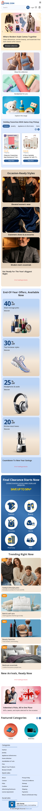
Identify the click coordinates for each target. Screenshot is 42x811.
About (4, 778)
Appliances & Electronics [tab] (26, 126)
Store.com (29, 809)
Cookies (4, 786)
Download (25, 786)
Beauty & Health (7, 770)
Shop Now (11, 161)
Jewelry (4, 753)
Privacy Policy (26, 778)
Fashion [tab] (6, 126)
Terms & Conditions (28, 780)
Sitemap (24, 783)
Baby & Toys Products (8, 767)
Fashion (4, 750)
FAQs (3, 783)
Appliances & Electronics (9, 755)
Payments (25, 792)
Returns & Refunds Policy (29, 795)
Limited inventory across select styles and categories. (21, 484)
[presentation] (36, 129)
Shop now (7, 310)
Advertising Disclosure (8, 789)
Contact (4, 780)
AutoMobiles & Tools (8, 761)
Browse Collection (11, 46)
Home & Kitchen (6, 758)
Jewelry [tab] (13, 126)
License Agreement (8, 792)
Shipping (24, 789)
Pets (3, 764)
